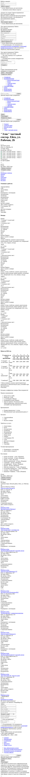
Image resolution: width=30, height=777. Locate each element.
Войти (2, 72)
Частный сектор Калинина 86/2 (9, 592)
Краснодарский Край (13, 80)
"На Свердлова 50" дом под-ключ (10, 675)
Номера (3, 174)
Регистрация (9, 72)
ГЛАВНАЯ (7, 77)
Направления (8, 739)
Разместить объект (6, 74)
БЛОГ (5, 87)
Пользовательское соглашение (12, 751)
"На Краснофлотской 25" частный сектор (12, 655)
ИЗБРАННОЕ (8, 90)
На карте (3, 180)
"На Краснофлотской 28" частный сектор (12, 550)
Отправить (4, 65)
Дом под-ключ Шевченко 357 (9, 571)
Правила (3, 179)
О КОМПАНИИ (8, 86)
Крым (9, 81)
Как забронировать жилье (11, 748)
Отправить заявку (5, 169)
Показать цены (5, 507)
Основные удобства (6, 173)
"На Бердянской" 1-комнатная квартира (12, 613)
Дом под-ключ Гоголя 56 (8, 488)
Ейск (5, 128)
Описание (3, 177)
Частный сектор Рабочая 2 (8, 509)
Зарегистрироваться (6, 41)
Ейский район (8, 127)
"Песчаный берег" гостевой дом (10, 530)
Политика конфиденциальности (13, 749)
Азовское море (11, 83)
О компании (7, 740)
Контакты (7, 743)
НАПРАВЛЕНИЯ (9, 79)
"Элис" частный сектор (10, 130)
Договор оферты (8, 752)
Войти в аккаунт (5, 6)
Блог (5, 742)
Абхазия (9, 84)
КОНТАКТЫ (8, 89)
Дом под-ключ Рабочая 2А (8, 634)
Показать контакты (6, 168)
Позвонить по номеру (7, 699)
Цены (2, 176)
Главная (6, 124)
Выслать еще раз (5, 31)
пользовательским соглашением (10, 46)
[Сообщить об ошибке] (3, 144)
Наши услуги (8, 745)
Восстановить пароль (6, 22)
